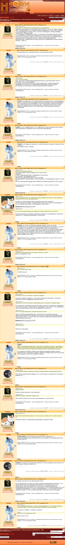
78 (45, 460)
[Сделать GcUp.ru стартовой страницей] (20, 13)
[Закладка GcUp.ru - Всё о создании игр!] (21, 13)
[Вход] (18, 13)
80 (47, 503)
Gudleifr (7, 25)
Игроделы (51, 15)
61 (45, 25)
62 (47, 50)
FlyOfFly (7, 194)
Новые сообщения (42, 15)
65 (45, 125)
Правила (57, 15)
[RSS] (24, 13)
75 (45, 386)
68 (45, 194)
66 (47, 142)
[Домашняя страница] (24, 48)
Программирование (15, 19)
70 (45, 249)
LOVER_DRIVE (7, 368)
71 (47, 266)
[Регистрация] (13, 13)
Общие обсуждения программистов (31, 19)
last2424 (8, 50)
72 (45, 292)
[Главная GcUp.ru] (4, 13)
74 (45, 368)
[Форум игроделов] (9, 13)
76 (45, 411)
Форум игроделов (4, 19)
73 (47, 342)
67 (45, 168)
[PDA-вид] (23, 13)
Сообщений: (7, 36)
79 (45, 479)
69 (47, 223)
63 (45, 76)
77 (47, 434)
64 (47, 99)
